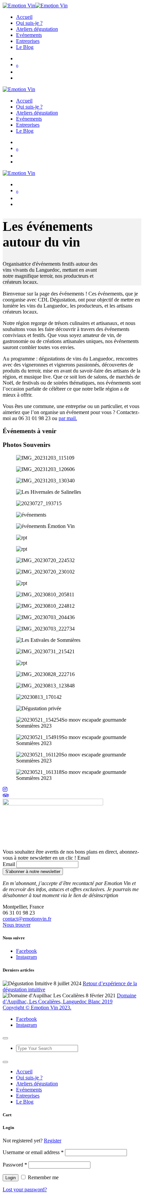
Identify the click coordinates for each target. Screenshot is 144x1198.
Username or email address (33, 1152)
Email (9, 864)
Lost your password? (25, 1189)
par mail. (68, 418)
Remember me (42, 1177)
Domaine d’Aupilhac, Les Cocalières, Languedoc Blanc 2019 (69, 998)
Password (15, 1165)
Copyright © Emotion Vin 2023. (37, 1007)
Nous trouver (16, 925)
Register (52, 1140)
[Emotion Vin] (35, 5)
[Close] (5, 1038)
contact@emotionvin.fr (27, 919)
